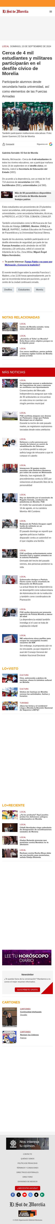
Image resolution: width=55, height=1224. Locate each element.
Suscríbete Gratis (27, 990)
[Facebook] (13, 1195)
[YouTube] (24, 1195)
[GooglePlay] (42, 1195)
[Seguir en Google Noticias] (51, 144)
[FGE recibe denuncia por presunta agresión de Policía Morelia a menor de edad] (10, 619)
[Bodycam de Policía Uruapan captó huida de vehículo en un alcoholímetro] (10, 533)
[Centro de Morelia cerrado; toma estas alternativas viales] (10, 326)
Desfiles (8, 290)
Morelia (39, 290)
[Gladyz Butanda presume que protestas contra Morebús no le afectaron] (10, 841)
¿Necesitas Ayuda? (27, 1188)
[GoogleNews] (30, 1195)
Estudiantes (24, 290)
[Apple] (36, 1195)
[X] (19, 1195)
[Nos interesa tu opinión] (27, 1144)
